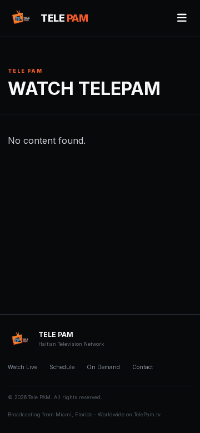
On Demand (103, 367)
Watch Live (22, 367)
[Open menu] (182, 18)
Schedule (61, 367)
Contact (142, 367)
